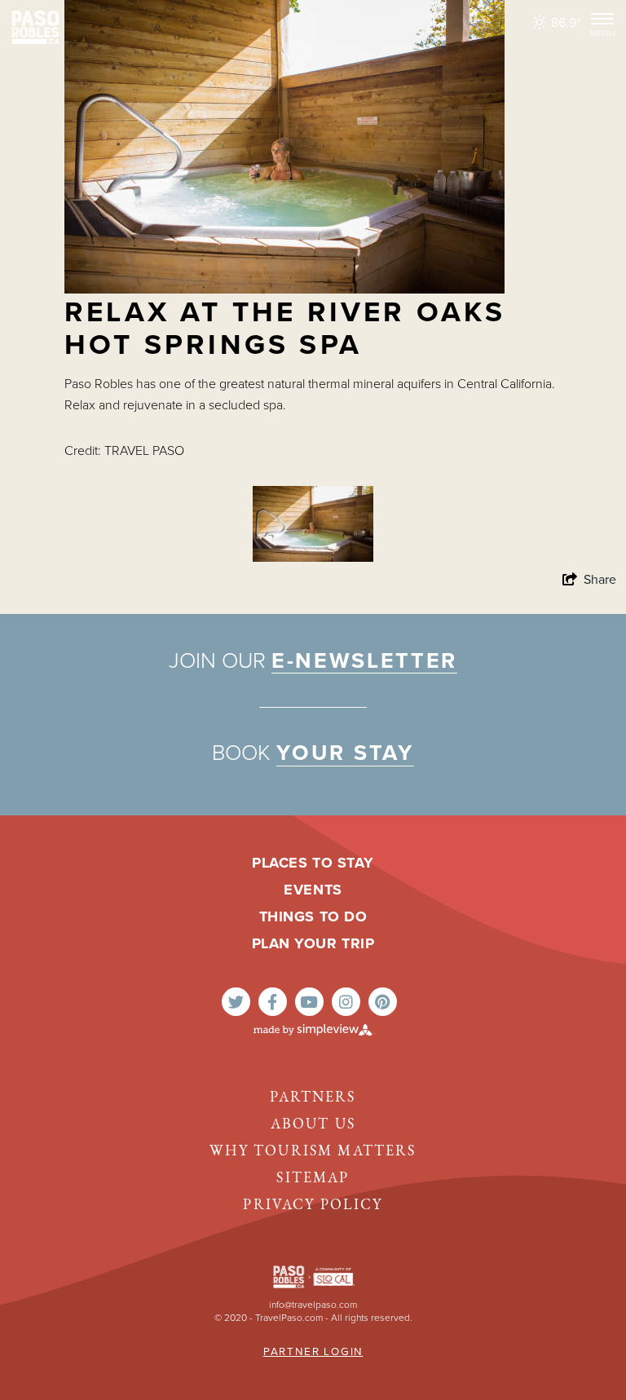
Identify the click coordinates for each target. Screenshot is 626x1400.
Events (313, 890)
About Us (313, 1125)
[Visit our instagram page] (346, 1001)
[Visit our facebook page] (272, 1001)
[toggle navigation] (602, 23)
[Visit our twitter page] (236, 1001)
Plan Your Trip (313, 943)
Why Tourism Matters (312, 1152)
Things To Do (313, 916)
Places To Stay (313, 863)
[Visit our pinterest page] (382, 1001)
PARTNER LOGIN (313, 1351)
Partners (312, 1098)
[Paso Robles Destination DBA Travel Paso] (35, 27)
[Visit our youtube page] (309, 1001)
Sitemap (312, 1179)
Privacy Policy (312, 1206)
